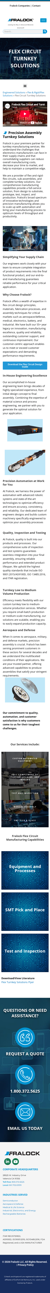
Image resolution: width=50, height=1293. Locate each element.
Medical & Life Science (13, 1207)
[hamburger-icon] (43, 20)
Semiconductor (10, 1200)
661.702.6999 (15, 1185)
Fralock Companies (20, 5)
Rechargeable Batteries (14, 1214)
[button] (25, 86)
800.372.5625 (18, 1182)
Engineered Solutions (14, 92)
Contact (36, 5)
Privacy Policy (26, 1264)
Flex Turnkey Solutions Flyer (17, 982)
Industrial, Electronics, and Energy (19, 1210)
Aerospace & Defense (13, 1204)
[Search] (45, 31)
